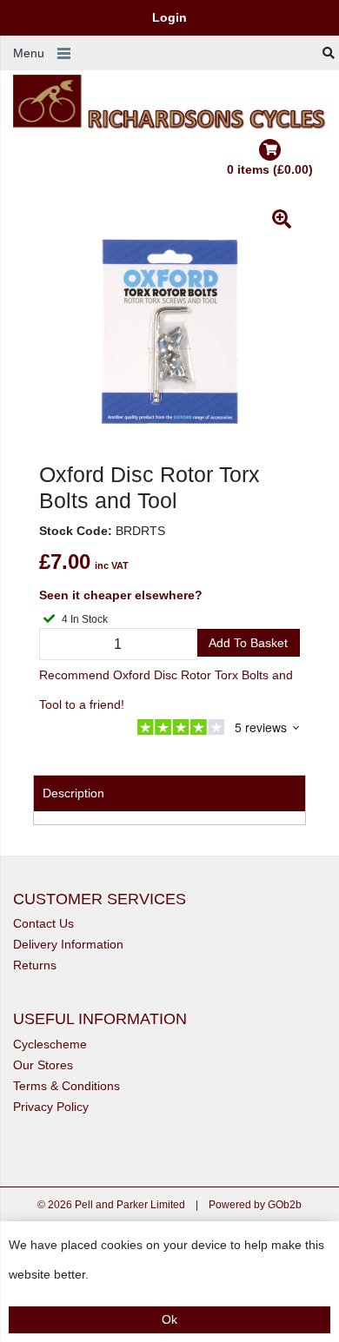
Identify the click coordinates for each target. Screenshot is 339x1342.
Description (73, 793)
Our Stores (43, 1065)
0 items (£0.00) (270, 169)
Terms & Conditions (66, 1086)
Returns (34, 965)
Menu (28, 53)
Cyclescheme (50, 1044)
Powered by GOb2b (255, 1205)
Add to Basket (248, 643)
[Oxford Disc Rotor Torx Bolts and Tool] (169, 331)
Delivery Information (68, 944)
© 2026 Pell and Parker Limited (111, 1205)
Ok (169, 1319)
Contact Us (43, 923)
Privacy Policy (51, 1107)
